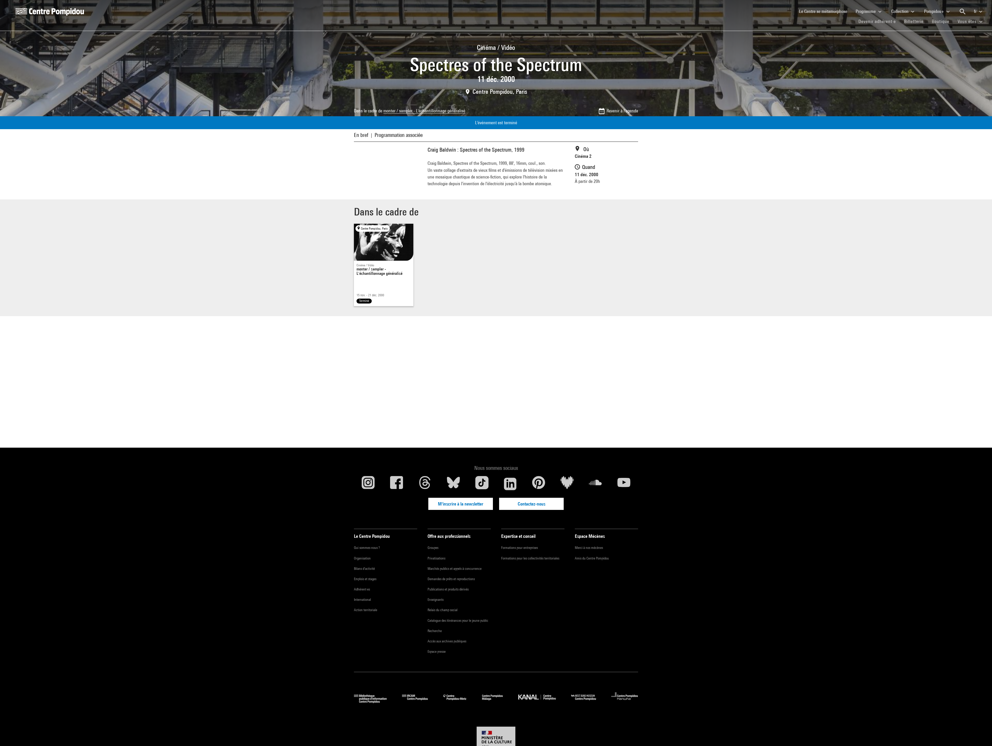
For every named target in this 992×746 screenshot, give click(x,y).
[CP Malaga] (496, 701)
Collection (900, 11)
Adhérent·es (362, 589)
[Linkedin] (510, 484)
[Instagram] (368, 484)
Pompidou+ (934, 11)
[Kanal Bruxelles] (540, 701)
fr (976, 11)
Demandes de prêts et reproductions (451, 579)
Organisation (362, 558)
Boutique (943, 21)
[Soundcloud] (595, 484)
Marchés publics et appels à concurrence (455, 568)
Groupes (433, 548)
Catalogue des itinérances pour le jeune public (458, 620)
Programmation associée (399, 135)
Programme (866, 11)
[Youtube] (624, 484)
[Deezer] (567, 484)
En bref (361, 135)
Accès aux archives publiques (447, 641)
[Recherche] (962, 11)
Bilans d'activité (364, 568)
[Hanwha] (624, 701)
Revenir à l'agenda (622, 110)
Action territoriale (365, 610)
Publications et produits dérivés (448, 589)
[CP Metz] (458, 701)
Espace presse (437, 651)
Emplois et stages (365, 579)
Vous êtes (968, 21)
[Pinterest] (538, 484)
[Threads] (425, 484)
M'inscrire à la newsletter (460, 504)
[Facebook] (396, 484)
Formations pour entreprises (519, 548)
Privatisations (436, 558)
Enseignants (436, 599)
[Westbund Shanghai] (587, 701)
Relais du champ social (443, 610)
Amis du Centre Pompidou (592, 558)
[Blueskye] (453, 484)
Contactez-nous (531, 504)
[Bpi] (374, 701)
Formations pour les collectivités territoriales (530, 558)
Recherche (435, 631)
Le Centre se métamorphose (825, 11)
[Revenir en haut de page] (980, 734)
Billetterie (914, 21)
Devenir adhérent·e (879, 21)
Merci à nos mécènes (589, 548)
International (362, 599)
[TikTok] (482, 484)
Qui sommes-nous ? (367, 548)
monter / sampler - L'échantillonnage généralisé (424, 110)
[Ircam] (419, 701)
